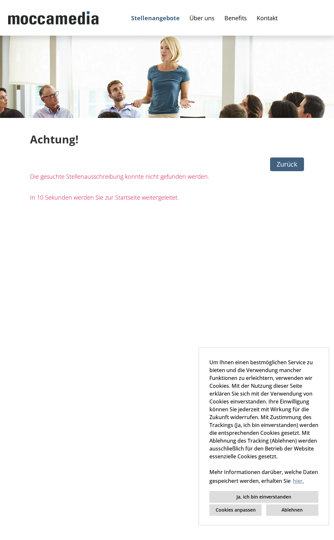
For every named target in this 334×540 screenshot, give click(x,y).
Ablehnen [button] (292, 510)
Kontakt (267, 18)
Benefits (235, 18)
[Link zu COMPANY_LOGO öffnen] (53, 18)
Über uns (202, 18)
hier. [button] (298, 480)
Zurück (287, 164)
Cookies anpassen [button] (236, 510)
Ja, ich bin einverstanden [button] (263, 497)
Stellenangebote (155, 18)
